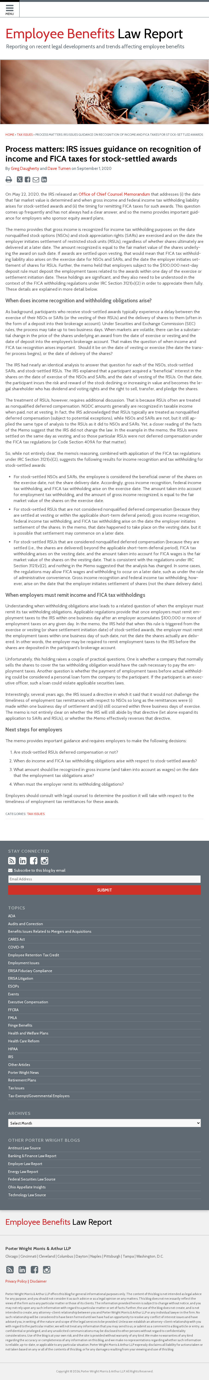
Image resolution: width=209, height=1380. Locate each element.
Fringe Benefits (20, 1025)
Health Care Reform (23, 1041)
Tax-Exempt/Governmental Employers (39, 1096)
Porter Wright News (23, 1072)
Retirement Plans (22, 1080)
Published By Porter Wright (182, 10)
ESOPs (13, 986)
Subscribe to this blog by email (39, 870)
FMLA (12, 1018)
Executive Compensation (28, 1002)
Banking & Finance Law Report (32, 1156)
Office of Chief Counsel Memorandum (114, 194)
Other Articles (19, 1064)
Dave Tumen (59, 168)
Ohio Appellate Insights (27, 1187)
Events (13, 994)
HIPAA (13, 1049)
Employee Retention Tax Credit (33, 955)
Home (9, 135)
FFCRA (13, 1010)
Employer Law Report (25, 1164)
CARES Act (16, 939)
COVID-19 (16, 947)
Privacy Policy (16, 1281)
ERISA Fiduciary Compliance (30, 971)
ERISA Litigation (20, 978)
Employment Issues (23, 963)
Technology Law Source (27, 1195)
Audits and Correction (25, 924)
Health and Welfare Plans (28, 1033)
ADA (11, 916)
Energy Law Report (23, 1171)
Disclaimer (38, 1281)
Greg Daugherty (25, 168)
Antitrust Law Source (24, 1148)
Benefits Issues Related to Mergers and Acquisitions (49, 931)
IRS (10, 1057)
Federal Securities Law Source (32, 1179)
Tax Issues (25, 135)
